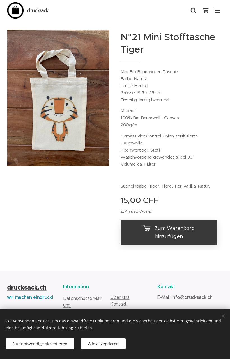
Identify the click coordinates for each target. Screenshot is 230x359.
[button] (193, 10)
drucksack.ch (27, 287)
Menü (217, 10)
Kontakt (118, 304)
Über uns (119, 297)
